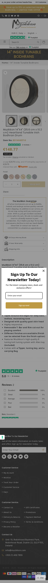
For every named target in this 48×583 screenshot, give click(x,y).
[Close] (44, 271)
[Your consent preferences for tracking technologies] (2, 437)
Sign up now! (24, 305)
